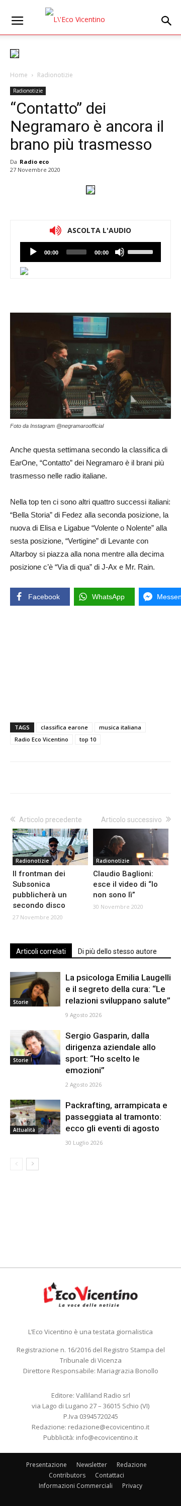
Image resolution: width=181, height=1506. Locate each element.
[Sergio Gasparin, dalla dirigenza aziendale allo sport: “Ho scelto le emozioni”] (35, 1047)
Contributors (67, 1475)
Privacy (132, 1485)
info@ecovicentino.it (107, 1437)
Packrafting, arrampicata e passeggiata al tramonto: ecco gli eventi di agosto (116, 1116)
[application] (90, 252)
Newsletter (91, 1464)
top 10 (87, 739)
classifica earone (64, 727)
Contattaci (109, 1475)
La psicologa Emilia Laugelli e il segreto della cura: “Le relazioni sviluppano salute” (118, 989)
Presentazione (46, 1464)
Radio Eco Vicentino (41, 739)
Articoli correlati (41, 951)
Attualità (24, 1129)
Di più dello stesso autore (117, 951)
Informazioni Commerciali (76, 1485)
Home (19, 75)
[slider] (142, 251)
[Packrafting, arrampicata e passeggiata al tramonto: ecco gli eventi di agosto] (35, 1117)
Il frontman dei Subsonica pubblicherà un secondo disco (40, 889)
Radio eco (34, 161)
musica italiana (120, 727)
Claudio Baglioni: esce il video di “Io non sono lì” (125, 884)
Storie (20, 1002)
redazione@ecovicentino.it (108, 1426)
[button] (167, 21)
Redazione (132, 1464)
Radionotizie (55, 75)
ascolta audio (33, 252)
